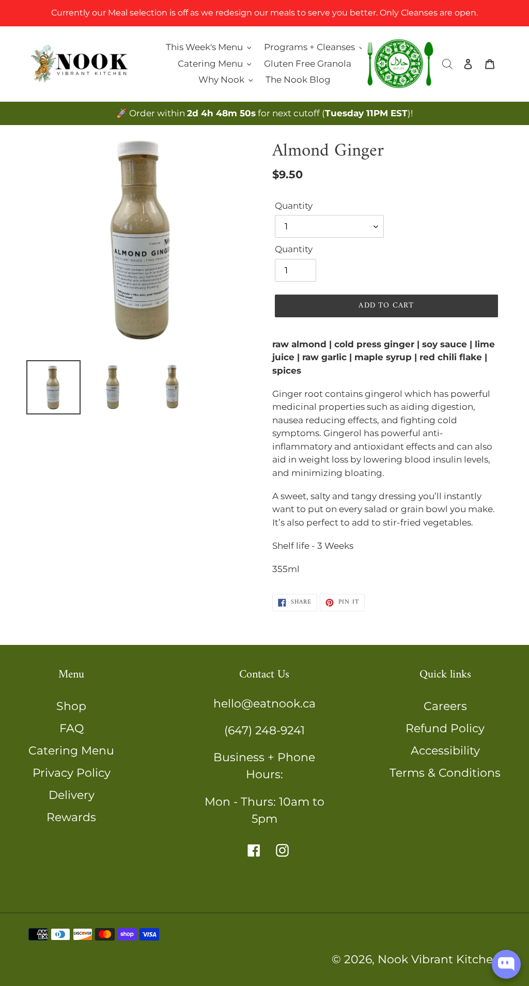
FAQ (71, 728)
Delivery (72, 795)
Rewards (71, 817)
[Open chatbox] (506, 964)
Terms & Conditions (445, 773)
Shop (71, 706)
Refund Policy (445, 728)
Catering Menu (71, 751)
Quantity (294, 206)
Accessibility (445, 751)
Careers (445, 706)
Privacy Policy (72, 773)
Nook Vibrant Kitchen (439, 959)
